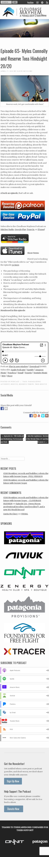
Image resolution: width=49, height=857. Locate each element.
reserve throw (26, 384)
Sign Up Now (13, 781)
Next (45, 842)
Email (20, 373)
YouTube (30, 2)
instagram (37, 2)
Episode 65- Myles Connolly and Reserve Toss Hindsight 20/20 (24, 58)
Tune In (30, 229)
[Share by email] (6, 408)
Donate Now (13, 809)
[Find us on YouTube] (39, 415)
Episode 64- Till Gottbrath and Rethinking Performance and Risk (12, 439)
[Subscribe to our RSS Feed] (35, 415)
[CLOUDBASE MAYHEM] (22, 14)
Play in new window (18, 366)
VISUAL (24, 514)
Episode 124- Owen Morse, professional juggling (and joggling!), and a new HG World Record (24, 506)
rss (46, 2)
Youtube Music (40, 373)
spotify (42, 2)
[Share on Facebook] (2, 408)
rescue (14, 384)
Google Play (20, 229)
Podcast (15, 381)
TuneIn (28, 373)
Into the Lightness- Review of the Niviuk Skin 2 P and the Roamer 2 (37, 439)
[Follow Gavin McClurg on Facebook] (31, 415)
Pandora (12, 373)
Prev (5, 842)
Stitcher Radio (7, 229)
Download (34, 366)
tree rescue (41, 384)
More (9, 376)
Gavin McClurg (24, 71)
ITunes (41, 229)
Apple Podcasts (18, 370)
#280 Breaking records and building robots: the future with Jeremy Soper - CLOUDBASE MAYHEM (25, 500)
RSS (4, 376)
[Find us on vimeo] (43, 415)
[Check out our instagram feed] (46, 415)
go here (15, 265)
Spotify (30, 370)
